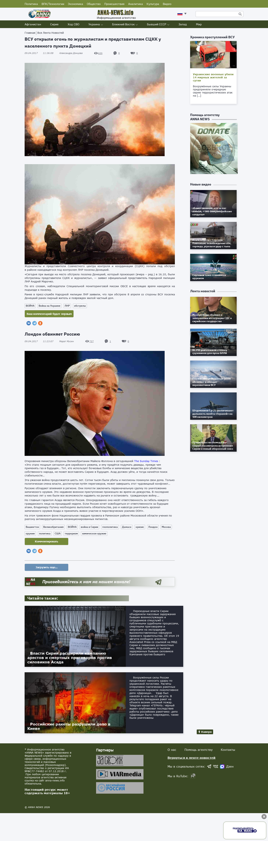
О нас (172, 749)
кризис (140, 527)
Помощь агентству (199, 749)
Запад (182, 24)
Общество (94, 4)
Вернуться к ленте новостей (191, 757)
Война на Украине (49, 305)
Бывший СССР (156, 24)
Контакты (228, 749)
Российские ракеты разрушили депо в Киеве (68, 726)
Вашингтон (32, 527)
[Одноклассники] (40, 323)
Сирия (54, 24)
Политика (31, 4)
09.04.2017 (39, 53)
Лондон (153, 527)
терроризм (71, 533)
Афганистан (33, 24)
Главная (30, 32)
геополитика (110, 527)
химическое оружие (94, 533)
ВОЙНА (30, 305)
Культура (153, 4)
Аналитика (135, 4)
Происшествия (114, 4)
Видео (167, 4)
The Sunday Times (146, 461)
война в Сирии (89, 527)
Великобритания (53, 527)
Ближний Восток (123, 24)
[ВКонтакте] (28, 323)
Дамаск (126, 527)
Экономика (75, 4)
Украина (94, 24)
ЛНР (67, 305)
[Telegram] (34, 323)
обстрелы (80, 305)
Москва (166, 527)
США (58, 533)
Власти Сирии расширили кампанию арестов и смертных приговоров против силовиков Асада (69, 657)
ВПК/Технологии (53, 4)
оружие (30, 533)
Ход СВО (73, 24)
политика (45, 533)
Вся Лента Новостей (50, 32)
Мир (199, 24)
